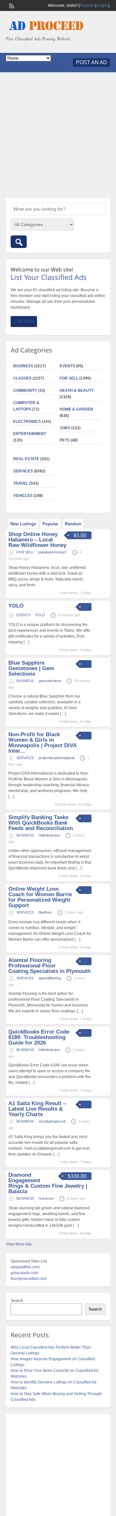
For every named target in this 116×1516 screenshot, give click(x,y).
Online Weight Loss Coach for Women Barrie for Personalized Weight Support (40, 897)
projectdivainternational (56, 758)
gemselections (50, 681)
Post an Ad (91, 62)
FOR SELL (69, 378)
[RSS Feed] (11, 5)
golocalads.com (24, 1273)
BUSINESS (23, 366)
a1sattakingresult (52, 1121)
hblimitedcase (49, 835)
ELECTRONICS (27, 421)
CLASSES (22, 378)
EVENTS (67, 366)
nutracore (46, 1198)
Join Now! (24, 321)
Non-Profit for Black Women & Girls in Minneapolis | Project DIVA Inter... (42, 742)
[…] (26, 642)
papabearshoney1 (52, 552)
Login (102, 5)
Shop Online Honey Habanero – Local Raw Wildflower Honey (37, 539)
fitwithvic (45, 912)
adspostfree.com (25, 1267)
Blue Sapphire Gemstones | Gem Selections (31, 668)
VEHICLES (23, 495)
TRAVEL (20, 483)
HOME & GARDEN (76, 409)
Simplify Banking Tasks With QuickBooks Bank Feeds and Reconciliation (40, 822)
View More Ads (19, 1244)
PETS (65, 440)
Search (17, 1300)
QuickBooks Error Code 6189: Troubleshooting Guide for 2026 (38, 1037)
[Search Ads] (19, 241)
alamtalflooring (50, 978)
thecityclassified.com (29, 1278)
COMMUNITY (25, 390)
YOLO (16, 606)
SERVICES (23, 471)
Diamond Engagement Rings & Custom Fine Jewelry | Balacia (47, 1183)
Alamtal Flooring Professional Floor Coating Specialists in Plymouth (49, 965)
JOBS (65, 428)
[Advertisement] (58, 135)
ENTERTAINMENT (29, 433)
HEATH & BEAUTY (77, 390)
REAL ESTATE (26, 459)
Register (87, 5)
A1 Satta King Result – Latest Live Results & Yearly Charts (37, 1108)
